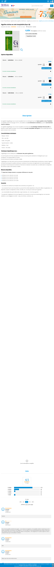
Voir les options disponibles (31, 33)
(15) (41, 487)
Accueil (2, 20)
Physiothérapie (7, 20)
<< (20, 501)
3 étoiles (9, 491)
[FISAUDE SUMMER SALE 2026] (27, 13)
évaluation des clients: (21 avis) (13, 26)
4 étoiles (9, 489)
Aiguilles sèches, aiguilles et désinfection (18, 20)
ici (40, 566)
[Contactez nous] (48, 1)
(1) (41, 491)
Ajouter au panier (46, 68)
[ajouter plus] (50, 64)
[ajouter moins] (44, 65)
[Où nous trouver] (2, 1)
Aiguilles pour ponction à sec (32, 20)
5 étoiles (9, 487)
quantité (39, 64)
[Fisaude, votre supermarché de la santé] (5, 5)
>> (32, 501)
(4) (41, 489)
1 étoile (9, 494)
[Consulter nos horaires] (5, 1)
